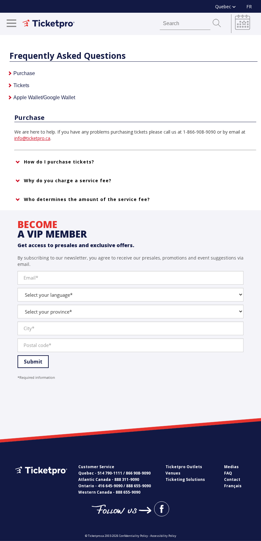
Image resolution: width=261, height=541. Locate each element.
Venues (173, 473)
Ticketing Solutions (185, 479)
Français (233, 486)
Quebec (223, 6)
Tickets (21, 85)
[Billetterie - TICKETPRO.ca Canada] (40, 480)
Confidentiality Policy (133, 536)
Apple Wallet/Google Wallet (44, 97)
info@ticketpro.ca (32, 138)
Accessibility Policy (163, 536)
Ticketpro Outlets (184, 466)
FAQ (228, 473)
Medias (231, 466)
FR (249, 6)
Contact (232, 479)
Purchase (24, 73)
